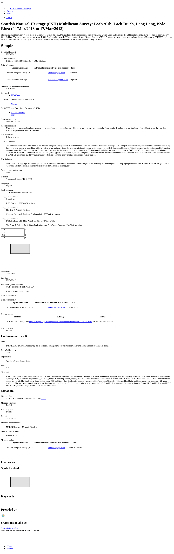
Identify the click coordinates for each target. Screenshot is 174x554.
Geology (14, 104)
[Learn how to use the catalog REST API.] (6, 551)
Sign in (9, 18)
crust (13, 115)
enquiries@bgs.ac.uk (56, 73)
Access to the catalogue (10, 528)
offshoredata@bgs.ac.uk (58, 79)
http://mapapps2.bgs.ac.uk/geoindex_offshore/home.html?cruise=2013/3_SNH (60, 322)
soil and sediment (18, 112)
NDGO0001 (16, 95)
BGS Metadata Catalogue (20, 9)
